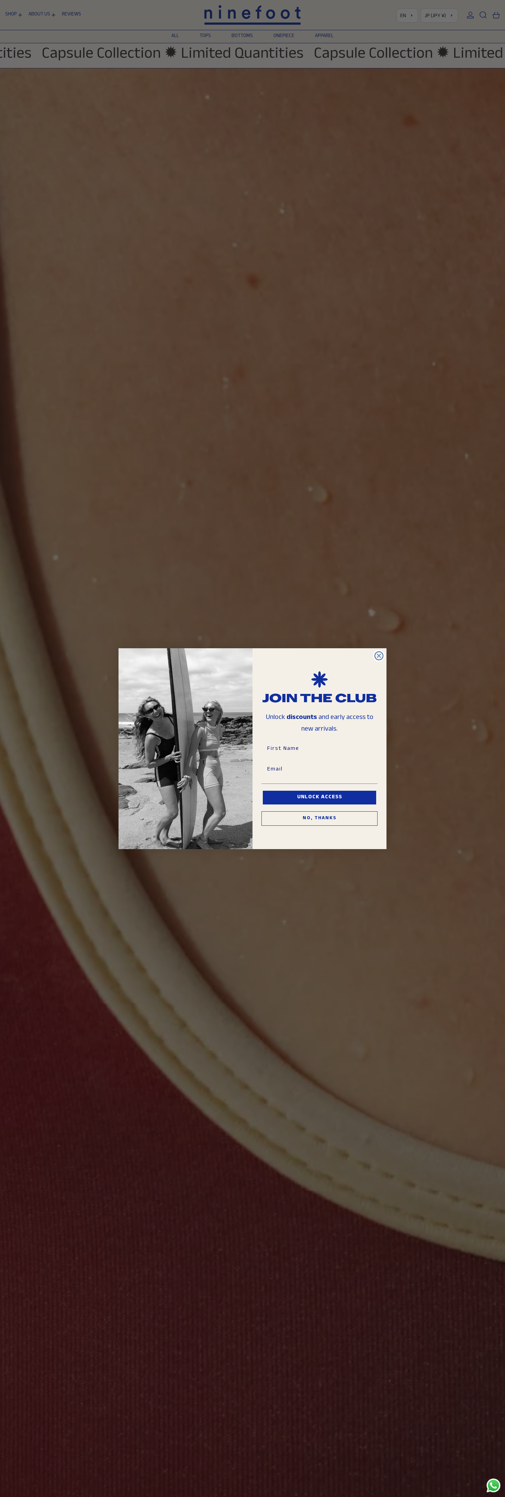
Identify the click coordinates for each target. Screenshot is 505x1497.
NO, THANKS (320, 818)
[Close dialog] (379, 656)
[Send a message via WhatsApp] (493, 1485)
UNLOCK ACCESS (319, 797)
